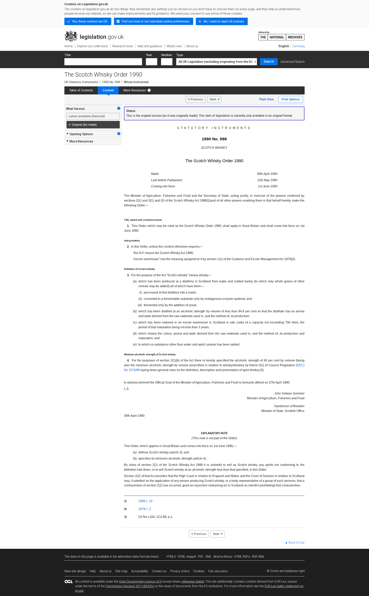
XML (208, 556)
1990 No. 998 (111, 82)
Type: (180, 55)
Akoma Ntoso (222, 556)
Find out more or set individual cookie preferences (155, 21)
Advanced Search (293, 62)
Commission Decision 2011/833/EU (130, 586)
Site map (121, 571)
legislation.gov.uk (96, 32)
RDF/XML (258, 556)
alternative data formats (134, 556)
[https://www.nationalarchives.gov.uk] (281, 34)
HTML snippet (187, 556)
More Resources (134, 90)
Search (269, 61)
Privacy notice (179, 571)
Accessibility (139, 571)
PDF (201, 556)
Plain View (266, 99)
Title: (68, 55)
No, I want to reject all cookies (224, 21)
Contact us (159, 571)
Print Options (291, 99)
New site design (75, 571)
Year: (149, 55)
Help (93, 571)
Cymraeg (298, 46)
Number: (166, 55)
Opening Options (79, 134)
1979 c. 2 (144, 509)
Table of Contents (81, 90)
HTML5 (171, 556)
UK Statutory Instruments (81, 82)
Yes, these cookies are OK (89, 21)
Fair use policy (218, 571)
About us (105, 571)
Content (108, 90)
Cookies (198, 571)
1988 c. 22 (145, 501)
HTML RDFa (242, 556)
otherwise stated (192, 581)
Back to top (296, 542)
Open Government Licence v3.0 (140, 581)
